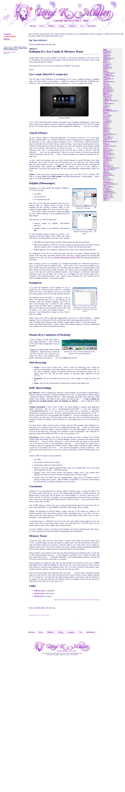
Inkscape (67, 654)
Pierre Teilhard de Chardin (10, 52)
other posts (41, 44)
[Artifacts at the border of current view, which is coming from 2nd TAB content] (84, 305)
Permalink (96, 599)
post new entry (33, 615)
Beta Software (65, 599)
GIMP (71, 654)
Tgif (77, 654)
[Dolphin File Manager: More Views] (84, 229)
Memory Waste (72, 599)
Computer (7, 34)
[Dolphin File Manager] (84, 206)
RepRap (7, 39)
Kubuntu (59, 599)
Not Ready (90, 599)
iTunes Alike (84, 599)
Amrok (78, 599)
